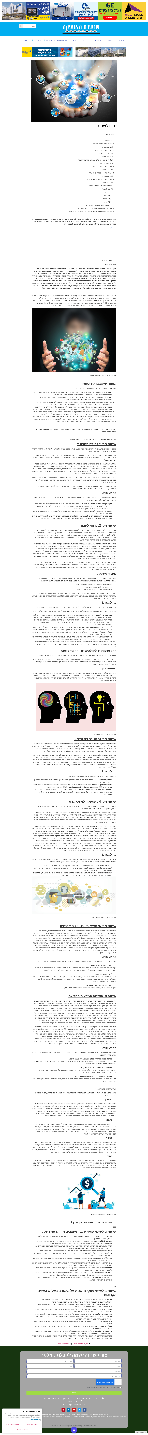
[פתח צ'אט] (74, 1430)
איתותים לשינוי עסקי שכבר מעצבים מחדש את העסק (94, 208)
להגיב (105, 199)
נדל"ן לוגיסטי (50, 40)
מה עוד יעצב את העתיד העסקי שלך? (96, 205)
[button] (144, 11)
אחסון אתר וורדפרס (66, 1426)
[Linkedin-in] (68, 1410)
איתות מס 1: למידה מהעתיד (102, 144)
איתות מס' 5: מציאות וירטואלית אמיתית (98, 179)
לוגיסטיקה (81, 1344)
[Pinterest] (63, 1410)
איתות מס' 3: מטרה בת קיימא (102, 166)
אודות (99, 40)
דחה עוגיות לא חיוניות (13, 1424)
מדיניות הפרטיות (35, 1420)
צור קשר (26, 40)
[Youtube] (74, 1410)
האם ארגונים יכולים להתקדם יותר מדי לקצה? (93, 160)
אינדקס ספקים (62, 40)
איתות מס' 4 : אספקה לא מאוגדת (100, 173)
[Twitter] (79, 1410)
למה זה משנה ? (104, 153)
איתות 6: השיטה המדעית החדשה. (100, 186)
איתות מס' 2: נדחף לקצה (103, 150)
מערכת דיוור (54, 1426)
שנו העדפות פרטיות (141, 1432)
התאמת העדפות (22, 1429)
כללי (87, 1344)
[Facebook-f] (84, 1410)
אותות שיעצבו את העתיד (104, 141)
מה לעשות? (105, 147)
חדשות (74, 40)
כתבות (87, 40)
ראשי (110, 40)
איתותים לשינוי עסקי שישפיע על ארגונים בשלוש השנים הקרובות (90, 212)
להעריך (104, 192)
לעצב (105, 196)
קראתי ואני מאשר (32, 1424)
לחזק (105, 202)
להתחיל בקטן (104, 163)
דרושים (38, 40)
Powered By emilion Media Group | (84, 1426)
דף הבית (122, 40)
